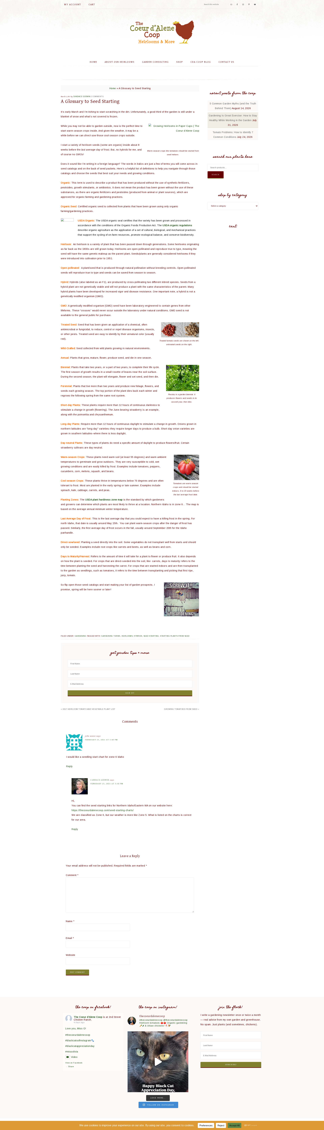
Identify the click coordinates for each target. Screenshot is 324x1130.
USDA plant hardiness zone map (104, 499)
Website (70, 955)
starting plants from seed (175, 636)
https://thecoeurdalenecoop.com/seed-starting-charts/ (103, 810)
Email (70, 938)
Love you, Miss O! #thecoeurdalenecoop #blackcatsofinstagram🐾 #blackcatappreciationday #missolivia (79, 1040)
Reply (69, 766)
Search (215, 175)
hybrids (138, 636)
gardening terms (110, 636)
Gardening (80, 636)
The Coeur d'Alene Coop (162, 32)
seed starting (151, 636)
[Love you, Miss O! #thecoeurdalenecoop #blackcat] (158, 1061)
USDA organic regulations (177, 225)
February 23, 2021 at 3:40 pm (101, 740)
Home (112, 88)
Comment (72, 875)
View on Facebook (73, 1063)
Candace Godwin (99, 780)
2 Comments (97, 96)
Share (71, 1066)
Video (74, 1057)
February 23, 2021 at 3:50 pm (106, 784)
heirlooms (127, 636)
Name (70, 921)
